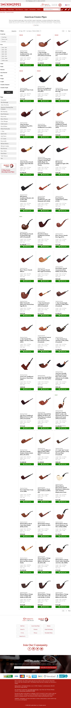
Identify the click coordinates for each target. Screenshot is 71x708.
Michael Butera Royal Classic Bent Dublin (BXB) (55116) (26, 525)
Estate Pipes (11, 9)
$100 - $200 (4, 47)
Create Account (54, 5)
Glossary (35, 629)
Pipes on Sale (4, 39)
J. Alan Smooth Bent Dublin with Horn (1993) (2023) (26, 340)
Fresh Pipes (4, 37)
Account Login (54, 4)
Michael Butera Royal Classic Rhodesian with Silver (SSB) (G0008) (61, 525)
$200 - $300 (4, 49)
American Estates (10, 12)
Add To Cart (28, 65)
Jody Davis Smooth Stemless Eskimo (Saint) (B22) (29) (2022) (26, 453)
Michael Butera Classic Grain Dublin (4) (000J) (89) (44, 490)
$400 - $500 (4, 54)
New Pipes (3, 9)
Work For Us (22, 636)
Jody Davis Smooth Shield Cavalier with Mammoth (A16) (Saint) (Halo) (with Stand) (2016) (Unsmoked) (61, 415)
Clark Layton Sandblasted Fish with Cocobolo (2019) (26, 54)
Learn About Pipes (35, 626)
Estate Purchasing (49, 629)
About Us (22, 629)
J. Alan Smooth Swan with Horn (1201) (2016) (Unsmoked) (61, 340)
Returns (48, 626)
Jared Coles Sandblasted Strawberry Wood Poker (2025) (26, 378)
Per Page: (21, 30)
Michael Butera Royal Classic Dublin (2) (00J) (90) (44, 525)
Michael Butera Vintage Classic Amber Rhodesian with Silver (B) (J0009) (62, 561)
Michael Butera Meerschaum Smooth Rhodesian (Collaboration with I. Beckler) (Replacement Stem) (62, 489)
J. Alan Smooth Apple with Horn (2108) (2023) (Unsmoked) (61, 304)
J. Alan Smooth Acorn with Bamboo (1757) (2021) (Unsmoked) (44, 304)
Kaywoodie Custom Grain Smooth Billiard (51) (61, 54)
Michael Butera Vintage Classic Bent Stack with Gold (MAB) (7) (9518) (44, 595)
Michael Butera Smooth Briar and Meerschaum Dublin (26, 561)
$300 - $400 (4, 51)
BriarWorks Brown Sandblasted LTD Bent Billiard (44, 235)
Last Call (3, 41)
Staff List (22, 626)
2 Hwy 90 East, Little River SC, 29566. (27, 691)
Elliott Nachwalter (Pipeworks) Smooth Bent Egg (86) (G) (27, 304)
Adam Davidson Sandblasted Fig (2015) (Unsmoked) (26, 126)
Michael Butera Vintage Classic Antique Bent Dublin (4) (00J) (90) (26, 595)
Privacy (35, 632)
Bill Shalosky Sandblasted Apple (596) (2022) (62, 163)
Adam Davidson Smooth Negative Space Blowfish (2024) (26, 163)
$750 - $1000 (4, 58)
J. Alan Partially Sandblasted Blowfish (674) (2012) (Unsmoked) (44, 54)
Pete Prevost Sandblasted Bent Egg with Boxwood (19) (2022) (44, 90)
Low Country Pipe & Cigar (33, 689)
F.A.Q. (22, 632)
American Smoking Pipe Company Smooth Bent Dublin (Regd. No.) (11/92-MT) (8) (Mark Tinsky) (44, 162)
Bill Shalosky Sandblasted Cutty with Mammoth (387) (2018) (44, 199)
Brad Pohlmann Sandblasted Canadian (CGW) (61, 199)
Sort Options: (29, 30)
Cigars (26, 9)
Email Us (42, 5)
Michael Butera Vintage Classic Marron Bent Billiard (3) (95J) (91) (61, 595)
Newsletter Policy (49, 632)
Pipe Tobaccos (19, 9)
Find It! (8, 92)
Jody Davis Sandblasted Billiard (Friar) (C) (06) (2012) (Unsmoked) (26, 417)
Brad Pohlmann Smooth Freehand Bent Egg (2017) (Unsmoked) (26, 235)
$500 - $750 (4, 56)
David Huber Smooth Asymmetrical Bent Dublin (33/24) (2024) (61, 270)
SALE (38, 9)
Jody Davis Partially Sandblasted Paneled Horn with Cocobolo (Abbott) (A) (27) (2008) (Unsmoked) (61, 376)
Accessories (33, 9)
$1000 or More (5, 60)
